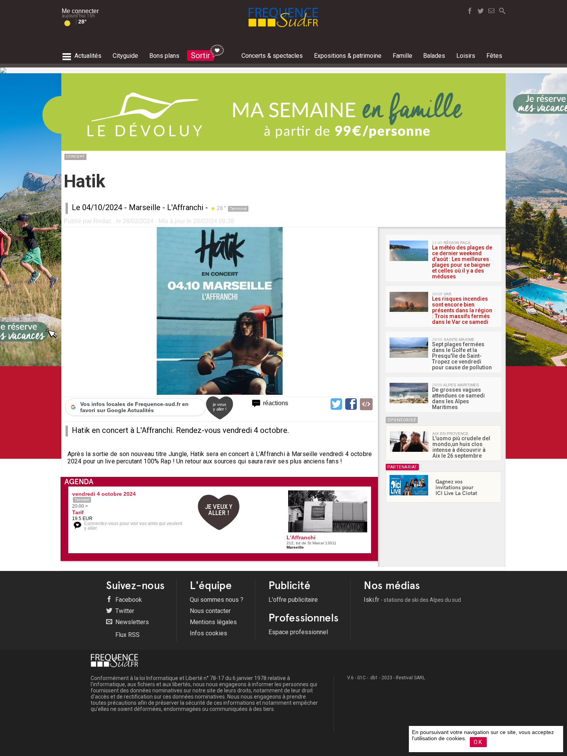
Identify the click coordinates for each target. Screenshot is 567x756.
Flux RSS (127, 634)
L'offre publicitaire (293, 599)
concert (75, 156)
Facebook (128, 599)
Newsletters (131, 622)
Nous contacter (210, 611)
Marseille (144, 207)
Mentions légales (213, 622)
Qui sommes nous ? (216, 599)
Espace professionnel (298, 632)
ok (478, 742)
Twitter (124, 611)
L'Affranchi (185, 207)
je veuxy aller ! (219, 406)
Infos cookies (208, 633)
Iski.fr (412, 599)
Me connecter (80, 11)
